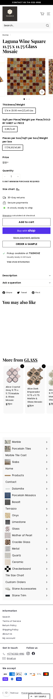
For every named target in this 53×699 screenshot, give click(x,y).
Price (6, 157)
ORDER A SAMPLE (26, 244)
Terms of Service (12, 621)
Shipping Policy (11, 629)
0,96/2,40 (10, 129)
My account (9, 638)
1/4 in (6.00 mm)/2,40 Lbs (19, 110)
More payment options (26, 237)
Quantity (8, 170)
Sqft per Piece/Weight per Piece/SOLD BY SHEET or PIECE (26, 121)
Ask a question (12, 282)
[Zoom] (42, 92)
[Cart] (42, 14)
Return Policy (9, 625)
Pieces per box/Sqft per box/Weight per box (25, 139)
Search (6, 616)
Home (6, 35)
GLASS (31, 360)
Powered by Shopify (31, 693)
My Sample (40, 696)
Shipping (7, 215)
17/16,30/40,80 (13, 147)
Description (10, 275)
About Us (7, 633)
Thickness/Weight (14, 104)
